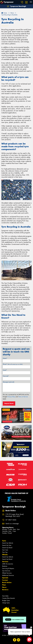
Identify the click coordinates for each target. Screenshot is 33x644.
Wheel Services (7, 573)
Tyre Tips (4, 552)
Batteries (4, 566)
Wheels (5, 555)
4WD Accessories (7, 564)
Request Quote (8, 403)
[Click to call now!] (22, 2)
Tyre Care (5, 550)
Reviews (5, 590)
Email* (5, 370)
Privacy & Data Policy (12, 635)
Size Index (5, 596)
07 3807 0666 (11, 520)
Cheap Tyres (6, 603)
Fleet (4, 585)
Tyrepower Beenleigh (18, 6)
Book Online (6, 582)
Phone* (13, 364)
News (4, 587)
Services (5, 562)
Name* (5, 358)
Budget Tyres (6, 600)
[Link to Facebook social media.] (14, 640)
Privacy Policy (11, 397)
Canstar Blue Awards (8, 598)
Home (5, 13)
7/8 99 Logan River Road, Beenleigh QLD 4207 (15, 515)
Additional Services (8, 575)
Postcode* (6, 376)
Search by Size (6, 545)
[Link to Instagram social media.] (18, 640)
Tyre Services (6, 571)
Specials (5, 578)
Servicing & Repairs (8, 568)
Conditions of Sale (23, 635)
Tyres (4, 541)
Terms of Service (23, 397)
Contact (5, 580)
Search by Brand (7, 548)
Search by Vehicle (7, 543)
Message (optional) (8, 382)
